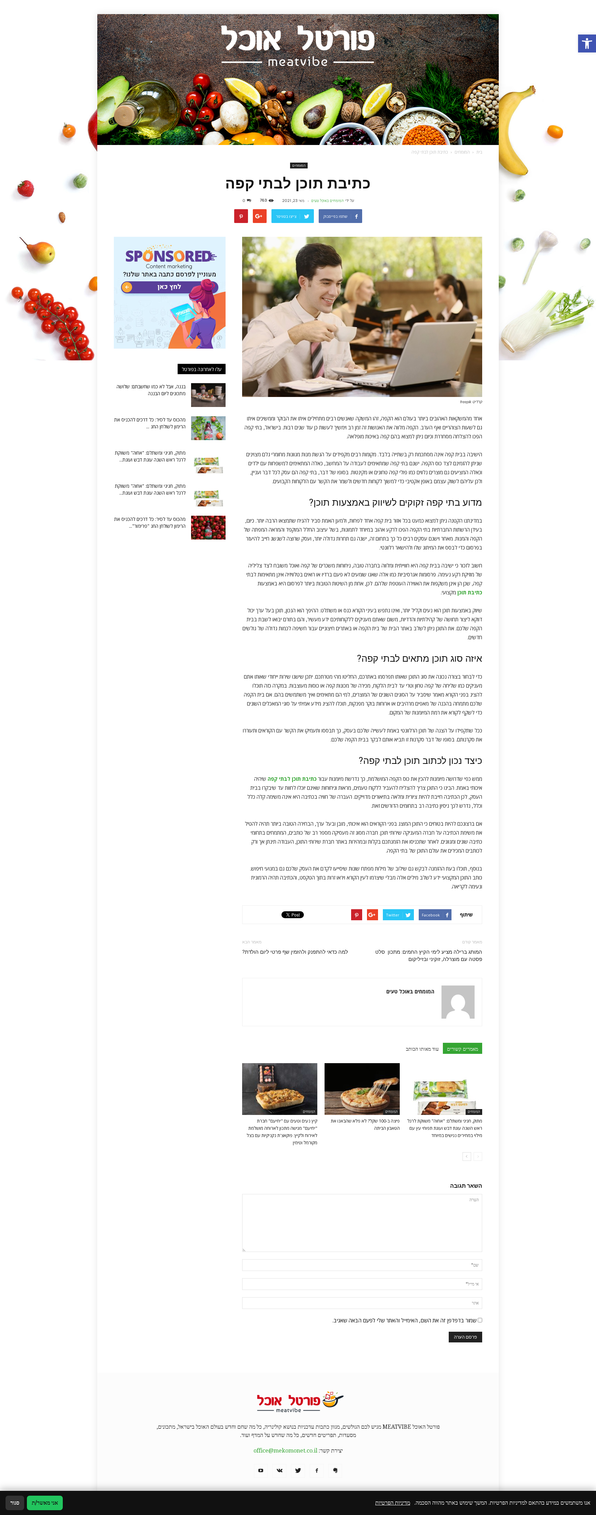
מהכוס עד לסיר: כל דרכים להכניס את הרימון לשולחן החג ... (150, 423)
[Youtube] (261, 1471)
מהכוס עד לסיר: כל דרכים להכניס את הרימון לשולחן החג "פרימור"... (150, 522)
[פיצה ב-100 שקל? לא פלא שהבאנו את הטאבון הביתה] (362, 1089)
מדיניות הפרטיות (392, 1502)
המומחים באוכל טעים (327, 200)
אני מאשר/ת (45, 1502)
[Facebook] (317, 1471)
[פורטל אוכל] (298, 79)
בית (479, 152)
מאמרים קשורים (462, 1049)
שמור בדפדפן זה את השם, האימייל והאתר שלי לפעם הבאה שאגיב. (404, 1320)
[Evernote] (335, 1471)
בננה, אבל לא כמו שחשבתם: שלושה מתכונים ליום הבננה (151, 390)
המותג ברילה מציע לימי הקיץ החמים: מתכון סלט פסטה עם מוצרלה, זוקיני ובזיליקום (428, 955)
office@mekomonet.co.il (285, 1450)
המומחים (299, 165)
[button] (587, 43)
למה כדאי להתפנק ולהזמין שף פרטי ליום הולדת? (295, 952)
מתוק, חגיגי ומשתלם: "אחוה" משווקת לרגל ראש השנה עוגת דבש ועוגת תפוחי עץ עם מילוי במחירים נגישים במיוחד (444, 1128)
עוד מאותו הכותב (422, 1049)
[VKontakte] (279, 1471)
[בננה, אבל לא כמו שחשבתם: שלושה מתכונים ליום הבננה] (208, 395)
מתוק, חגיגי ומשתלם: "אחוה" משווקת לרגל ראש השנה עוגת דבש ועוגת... (150, 456)
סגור (14, 1502)
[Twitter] (298, 1471)
